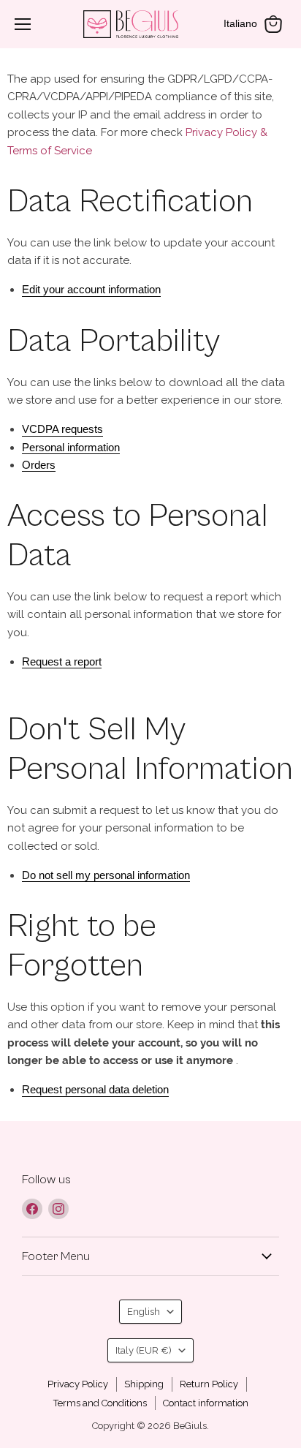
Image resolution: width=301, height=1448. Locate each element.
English (143, 1311)
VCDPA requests (62, 429)
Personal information (71, 447)
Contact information (205, 1403)
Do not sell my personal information (106, 875)
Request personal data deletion (95, 1089)
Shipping (144, 1384)
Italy (143, 1350)
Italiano (240, 23)
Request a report (62, 661)
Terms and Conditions (100, 1403)
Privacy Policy (77, 1384)
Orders (39, 465)
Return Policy (209, 1384)
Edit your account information (91, 289)
